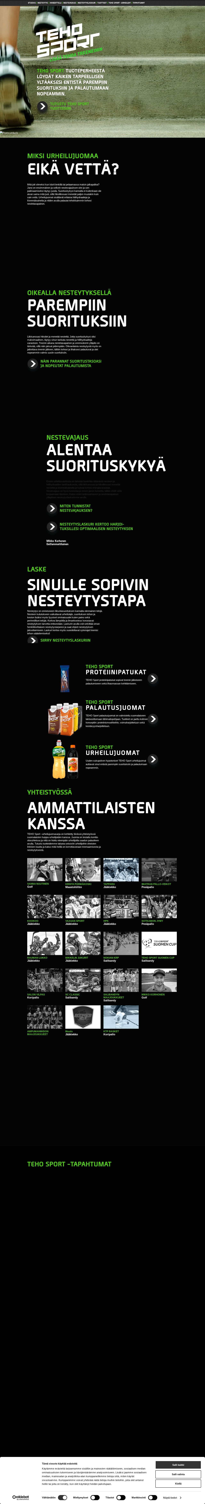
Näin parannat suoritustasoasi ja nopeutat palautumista (71, 364)
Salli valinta (178, 1474)
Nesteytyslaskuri (86, 3)
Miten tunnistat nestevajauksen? (76, 508)
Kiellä (178, 1483)
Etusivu (32, 3)
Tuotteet (102, 3)
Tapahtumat (139, 3)
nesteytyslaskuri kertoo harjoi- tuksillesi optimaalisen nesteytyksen (96, 527)
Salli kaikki (178, 1464)
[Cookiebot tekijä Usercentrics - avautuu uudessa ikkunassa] (21, 1497)
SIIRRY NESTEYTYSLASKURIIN (65, 640)
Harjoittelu (56, 3)
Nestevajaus (69, 3)
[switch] (95, 1497)
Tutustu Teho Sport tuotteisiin (69, 106)
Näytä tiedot (170, 1497)
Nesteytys (43, 3)
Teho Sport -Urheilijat (120, 3)
